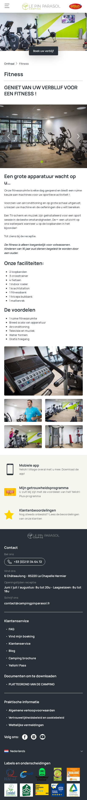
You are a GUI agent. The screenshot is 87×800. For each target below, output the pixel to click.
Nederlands (17, 751)
